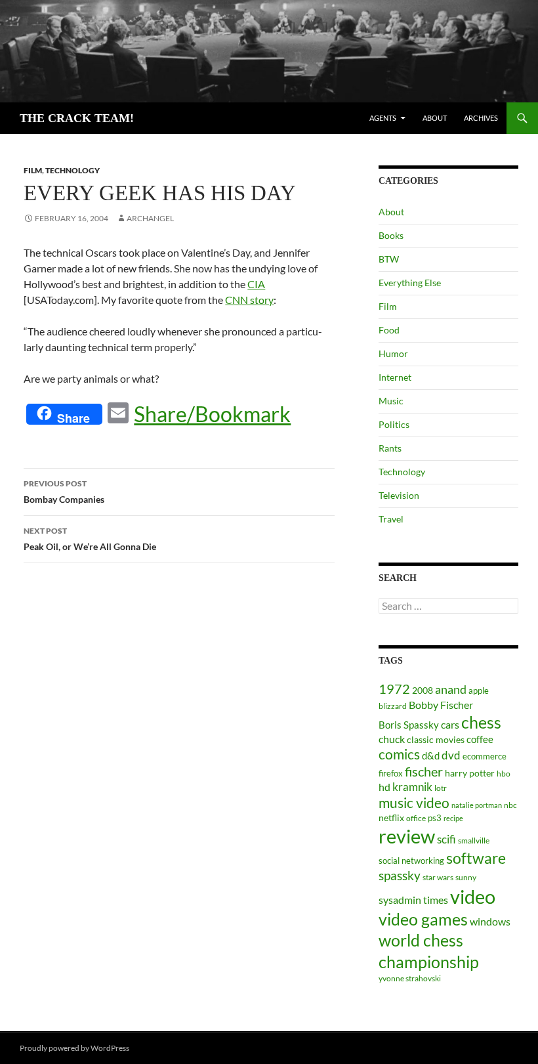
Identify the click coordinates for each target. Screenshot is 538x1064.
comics (399, 754)
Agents (382, 118)
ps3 (435, 818)
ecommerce (485, 756)
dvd (451, 755)
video (472, 896)
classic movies (436, 739)
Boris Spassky (409, 725)
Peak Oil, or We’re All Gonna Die (90, 539)
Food (389, 329)
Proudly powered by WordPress (74, 1048)
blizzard (393, 706)
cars (450, 724)
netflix (391, 817)
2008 (422, 690)
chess (481, 722)
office (416, 818)
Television (399, 495)
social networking (411, 860)
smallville (473, 840)
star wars (438, 877)
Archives (481, 118)
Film (33, 170)
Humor (393, 353)
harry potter (470, 772)
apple (478, 690)
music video (414, 802)
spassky (400, 875)
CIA (256, 284)
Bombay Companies (64, 492)
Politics (394, 424)
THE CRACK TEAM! (77, 118)
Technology (72, 170)
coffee (479, 739)
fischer (424, 771)
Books (391, 235)
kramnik (412, 787)
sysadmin (400, 900)
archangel (150, 218)
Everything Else (410, 282)
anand (450, 689)
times (435, 900)
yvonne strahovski (410, 978)
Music (391, 400)
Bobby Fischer (441, 704)
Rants (390, 448)
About (435, 118)
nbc (510, 805)
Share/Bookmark (212, 414)
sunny (465, 877)
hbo (503, 773)
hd (384, 786)
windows (490, 921)
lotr (440, 788)
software (476, 858)
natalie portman (476, 805)
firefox (391, 773)
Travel (391, 518)
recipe (453, 818)
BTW (389, 259)
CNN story (249, 299)
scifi (446, 839)
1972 (394, 688)
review (407, 835)
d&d (431, 755)
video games (423, 919)
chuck (392, 739)
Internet (395, 377)
